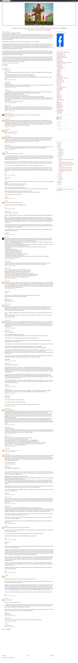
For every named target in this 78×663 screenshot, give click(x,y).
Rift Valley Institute (60, 106)
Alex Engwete (59, 58)
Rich (5, 526)
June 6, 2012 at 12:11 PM (10, 595)
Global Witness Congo (60, 81)
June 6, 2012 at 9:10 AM (10, 503)
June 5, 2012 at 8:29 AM (10, 278)
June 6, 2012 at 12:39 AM (10, 360)
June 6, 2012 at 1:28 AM (10, 393)
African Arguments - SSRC (61, 54)
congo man (6, 118)
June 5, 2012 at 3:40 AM (10, 198)
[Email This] (2, 65)
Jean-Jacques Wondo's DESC (62, 87)
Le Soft (58, 93)
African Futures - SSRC (61, 56)
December (60, 149)
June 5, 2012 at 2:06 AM (10, 133)
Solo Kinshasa (59, 107)
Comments (60, 126)
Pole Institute (59, 98)
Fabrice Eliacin (59, 117)
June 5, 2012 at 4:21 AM (10, 234)
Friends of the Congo (60, 80)
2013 (59, 146)
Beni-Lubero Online (60, 61)
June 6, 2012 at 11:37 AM (10, 572)
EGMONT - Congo (60, 75)
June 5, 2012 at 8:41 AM (10, 288)
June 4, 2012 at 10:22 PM (10, 87)
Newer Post (4, 655)
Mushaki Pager (59, 96)
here (27, 45)
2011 (59, 181)
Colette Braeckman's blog (61, 63)
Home (28, 655)
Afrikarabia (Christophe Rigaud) (62, 57)
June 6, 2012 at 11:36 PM (10, 621)
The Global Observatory (61, 110)
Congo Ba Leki (59, 65)
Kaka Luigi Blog (59, 89)
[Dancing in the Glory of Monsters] (60, 46)
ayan (5, 623)
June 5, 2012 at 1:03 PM (10, 301)
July (59, 156)
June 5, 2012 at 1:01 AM (10, 110)
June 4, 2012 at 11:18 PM (10, 102)
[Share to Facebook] (5, 65)
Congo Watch (59, 72)
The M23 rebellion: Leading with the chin (11, 33)
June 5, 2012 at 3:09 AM (10, 175)
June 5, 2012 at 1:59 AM (10, 126)
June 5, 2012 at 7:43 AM (10, 265)
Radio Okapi (59, 103)
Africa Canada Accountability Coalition (63, 52)
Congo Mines (59, 71)
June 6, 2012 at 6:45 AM (10, 446)
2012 (59, 148)
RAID (57, 101)
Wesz (6, 598)
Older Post (52, 655)
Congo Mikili (59, 70)
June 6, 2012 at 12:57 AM (10, 386)
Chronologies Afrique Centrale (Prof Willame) (64, 62)
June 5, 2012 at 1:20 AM (10, 116)
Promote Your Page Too (60, 47)
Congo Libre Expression (61, 67)
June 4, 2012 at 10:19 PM (10, 79)
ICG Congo (58, 84)
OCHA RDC (59, 97)
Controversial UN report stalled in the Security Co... (67, 163)
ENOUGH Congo (59, 76)
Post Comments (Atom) (11, 657)
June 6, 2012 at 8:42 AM (10, 464)
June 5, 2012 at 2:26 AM (10, 149)
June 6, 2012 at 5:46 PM (10, 615)
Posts (59, 124)
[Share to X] (4, 65)
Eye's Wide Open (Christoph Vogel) (62, 78)
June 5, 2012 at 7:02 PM (10, 317)
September (61, 153)
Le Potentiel (59, 92)
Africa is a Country (60, 53)
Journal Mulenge (59, 88)
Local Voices (59, 94)
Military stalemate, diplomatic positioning (65, 167)
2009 (59, 184)
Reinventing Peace (60, 105)
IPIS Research (59, 85)
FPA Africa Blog (59, 79)
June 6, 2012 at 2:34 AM (10, 433)
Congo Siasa (39, 5)
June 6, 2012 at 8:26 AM (10, 451)
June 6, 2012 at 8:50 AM (10, 494)
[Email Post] (17, 63)
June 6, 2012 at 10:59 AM (10, 539)
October (60, 152)
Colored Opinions (7, 113)
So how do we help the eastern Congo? (65, 162)
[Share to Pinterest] (7, 65)
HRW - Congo (59, 83)
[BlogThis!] (3, 65)
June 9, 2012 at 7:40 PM (10, 626)
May (59, 173)
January (60, 179)
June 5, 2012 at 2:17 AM (10, 142)
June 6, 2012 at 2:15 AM (10, 424)
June (60, 158)
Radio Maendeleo (59, 102)
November (60, 150)
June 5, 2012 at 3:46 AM (10, 208)
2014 (59, 145)
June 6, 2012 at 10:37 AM (10, 523)
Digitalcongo (59, 74)
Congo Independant (60, 66)
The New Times (59, 111)
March (60, 176)
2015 (59, 143)
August (60, 155)
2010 (59, 182)
